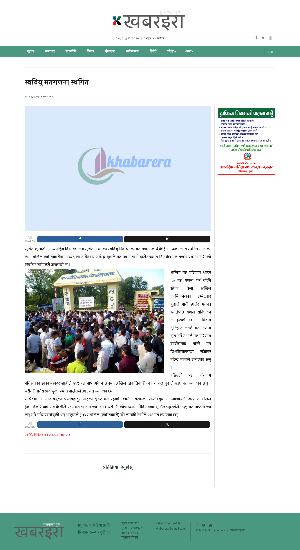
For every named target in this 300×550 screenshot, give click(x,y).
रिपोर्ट (153, 52)
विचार (90, 52)
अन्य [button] (188, 52)
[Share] (80, 239)
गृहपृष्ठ (30, 52)
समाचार (50, 52)
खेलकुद (110, 52)
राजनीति (71, 52)
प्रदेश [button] (170, 52)
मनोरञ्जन (132, 52)
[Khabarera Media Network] (154, 20)
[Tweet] (167, 239)
